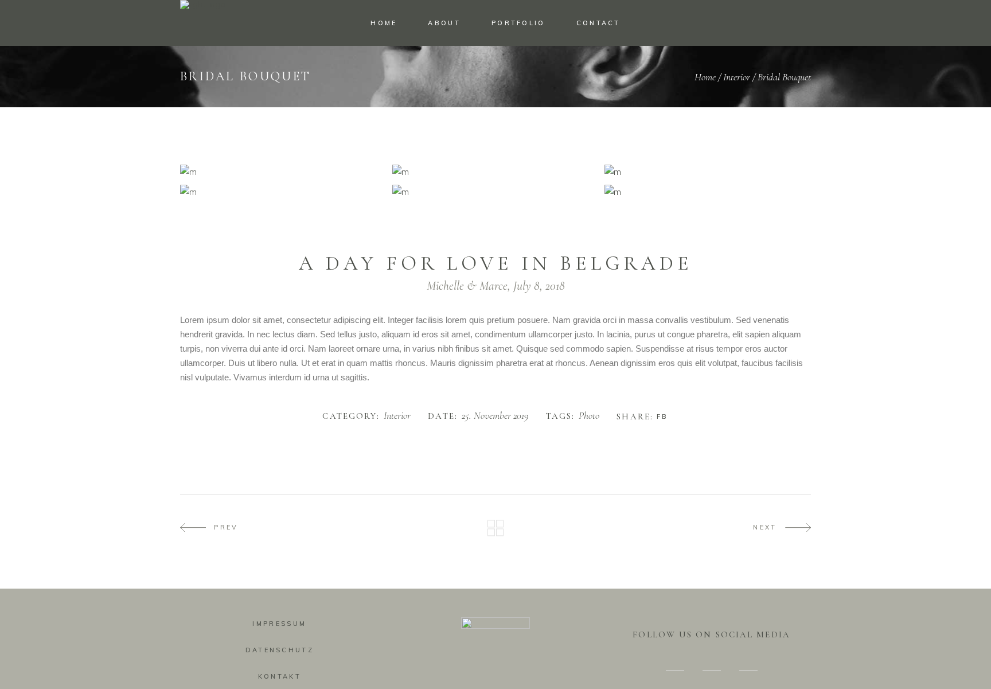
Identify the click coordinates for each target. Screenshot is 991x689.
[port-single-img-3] (707, 172)
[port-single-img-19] (283, 192)
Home (705, 77)
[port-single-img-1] (283, 172)
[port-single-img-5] (707, 192)
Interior (736, 77)
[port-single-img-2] (495, 172)
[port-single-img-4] (495, 192)
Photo (589, 416)
